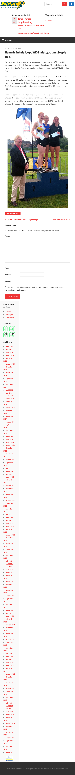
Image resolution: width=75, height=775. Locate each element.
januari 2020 (10, 625)
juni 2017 (9, 752)
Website (8, 281)
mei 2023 (9, 474)
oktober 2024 (10, 422)
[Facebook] (71, 4)
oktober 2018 (10, 688)
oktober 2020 (10, 596)
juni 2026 (9, 347)
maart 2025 (10, 399)
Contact (8, 312)
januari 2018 (10, 723)
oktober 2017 (10, 738)
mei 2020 (9, 613)
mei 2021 (9, 567)
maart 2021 (10, 573)
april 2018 (9, 712)
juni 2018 (9, 706)
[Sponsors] (9, 328)
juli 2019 (9, 654)
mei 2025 (9, 393)
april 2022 (9, 523)
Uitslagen (9, 314)
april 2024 (9, 439)
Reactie (8, 236)
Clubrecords (10, 317)
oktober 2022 (10, 500)
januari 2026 (10, 364)
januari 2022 (10, 535)
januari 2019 (10, 674)
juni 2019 (9, 657)
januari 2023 (10, 486)
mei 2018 (9, 709)
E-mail (8, 274)
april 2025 (9, 396)
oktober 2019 (10, 639)
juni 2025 (9, 390)
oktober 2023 (10, 460)
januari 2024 (10, 445)
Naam (7, 268)
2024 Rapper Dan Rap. (61, 220)
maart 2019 (10, 665)
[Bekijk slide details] (9, 334)
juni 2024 (9, 436)
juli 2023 (9, 468)
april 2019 (9, 662)
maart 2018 (10, 715)
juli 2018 (9, 703)
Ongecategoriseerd (12, 213)
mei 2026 (9, 349)
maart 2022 (10, 526)
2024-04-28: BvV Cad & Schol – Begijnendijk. (22, 220)
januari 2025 (10, 407)
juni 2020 (9, 610)
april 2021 (9, 570)
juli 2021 (9, 561)
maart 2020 (10, 616)
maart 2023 (10, 477)
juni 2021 (9, 564)
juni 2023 (9, 471)
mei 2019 (9, 660)
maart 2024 (10, 442)
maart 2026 (10, 355)
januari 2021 (10, 581)
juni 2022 (9, 518)
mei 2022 (9, 520)
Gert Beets (18, 48)
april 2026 (9, 352)
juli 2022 (9, 515)
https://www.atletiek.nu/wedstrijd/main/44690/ (33, 33)
